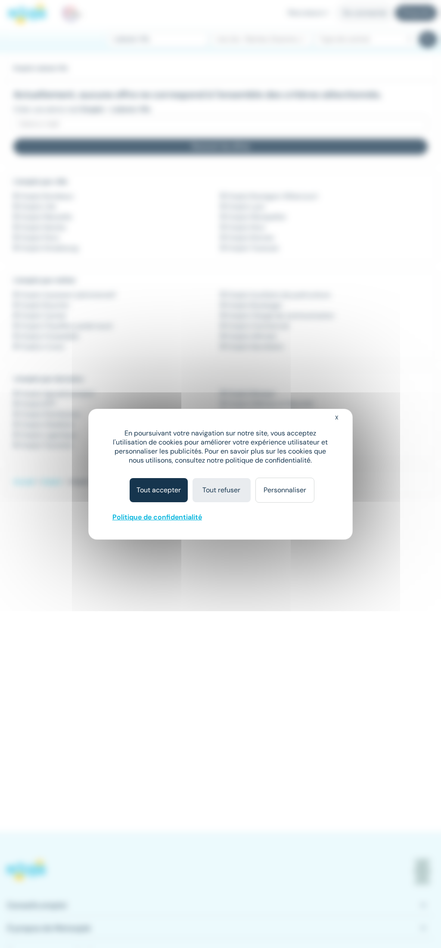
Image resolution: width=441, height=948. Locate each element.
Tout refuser (221, 489)
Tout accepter (159, 489)
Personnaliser (285, 489)
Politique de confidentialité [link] (157, 517)
